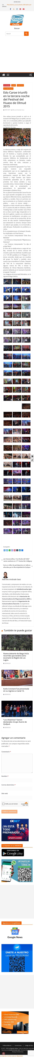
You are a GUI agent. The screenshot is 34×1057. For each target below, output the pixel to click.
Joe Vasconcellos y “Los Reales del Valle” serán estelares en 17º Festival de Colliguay (18, 560)
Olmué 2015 (20, 85)
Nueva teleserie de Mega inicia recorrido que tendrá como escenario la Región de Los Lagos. (16, 656)
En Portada (7, 85)
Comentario (6, 752)
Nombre (4, 776)
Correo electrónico (8, 785)
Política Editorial (7, 1045)
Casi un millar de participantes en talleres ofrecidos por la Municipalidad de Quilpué (16, 566)
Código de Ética (29, 1045)
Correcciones (18, 1045)
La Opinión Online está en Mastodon (11, 1056)
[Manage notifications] (3, 1053)
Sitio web (4, 793)
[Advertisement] (17, 55)
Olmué (13, 85)
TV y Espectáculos (8, 88)
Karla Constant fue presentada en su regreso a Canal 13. (16, 690)
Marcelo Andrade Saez (18, 110)
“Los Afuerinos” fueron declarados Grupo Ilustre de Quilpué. (15, 722)
